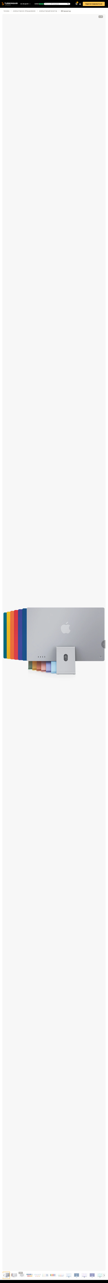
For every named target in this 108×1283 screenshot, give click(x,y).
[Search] (68, 4)
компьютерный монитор (48, 11)
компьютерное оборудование (24, 11)
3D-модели (24, 4)
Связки (37, 4)
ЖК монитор (66, 11)
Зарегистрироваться (93, 4)
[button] (103, 1275)
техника (6, 11)
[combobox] (55, 4)
